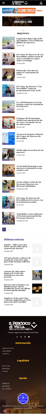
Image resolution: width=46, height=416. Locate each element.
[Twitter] (21, 337)
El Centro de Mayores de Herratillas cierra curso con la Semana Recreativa (29, 200)
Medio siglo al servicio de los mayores (30, 151)
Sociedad (5, 64)
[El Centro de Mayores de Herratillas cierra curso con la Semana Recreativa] (8, 202)
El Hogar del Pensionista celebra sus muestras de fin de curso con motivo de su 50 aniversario (29, 121)
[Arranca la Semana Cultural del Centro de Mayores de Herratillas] (8, 138)
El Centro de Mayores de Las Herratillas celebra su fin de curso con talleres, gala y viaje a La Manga (30, 57)
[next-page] (13, 229)
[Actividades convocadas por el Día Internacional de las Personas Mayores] (8, 218)
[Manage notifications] (5, 411)
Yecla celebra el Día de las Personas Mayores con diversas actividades (28, 184)
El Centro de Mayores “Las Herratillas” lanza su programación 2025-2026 (29, 88)
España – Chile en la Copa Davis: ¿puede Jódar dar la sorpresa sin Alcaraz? (15, 247)
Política (5, 48)
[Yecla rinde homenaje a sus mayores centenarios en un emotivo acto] (8, 170)
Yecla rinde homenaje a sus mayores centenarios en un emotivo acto (29, 168)
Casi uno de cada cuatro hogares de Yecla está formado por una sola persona (14, 274)
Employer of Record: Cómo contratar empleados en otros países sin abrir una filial (17, 300)
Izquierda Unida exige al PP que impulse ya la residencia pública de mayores (29, 41)
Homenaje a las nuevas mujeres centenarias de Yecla (27, 72)
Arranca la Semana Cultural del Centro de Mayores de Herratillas (29, 136)
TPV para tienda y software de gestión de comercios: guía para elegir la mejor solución (17, 260)
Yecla (4, 176)
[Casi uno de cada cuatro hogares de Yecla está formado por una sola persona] (37, 275)
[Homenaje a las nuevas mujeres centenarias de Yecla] (8, 74)
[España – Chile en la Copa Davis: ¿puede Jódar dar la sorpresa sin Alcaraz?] (37, 248)
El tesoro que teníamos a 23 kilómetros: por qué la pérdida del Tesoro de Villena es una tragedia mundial (17, 288)
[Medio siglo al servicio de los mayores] (8, 154)
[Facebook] (17, 337)
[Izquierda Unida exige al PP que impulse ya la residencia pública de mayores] (8, 43)
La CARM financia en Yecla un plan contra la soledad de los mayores (29, 104)
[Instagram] (25, 337)
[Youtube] (28, 337)
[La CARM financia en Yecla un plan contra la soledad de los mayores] (8, 106)
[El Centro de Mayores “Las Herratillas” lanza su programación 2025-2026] (8, 90)
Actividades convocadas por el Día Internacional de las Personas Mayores (29, 216)
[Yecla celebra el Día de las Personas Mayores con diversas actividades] (8, 186)
